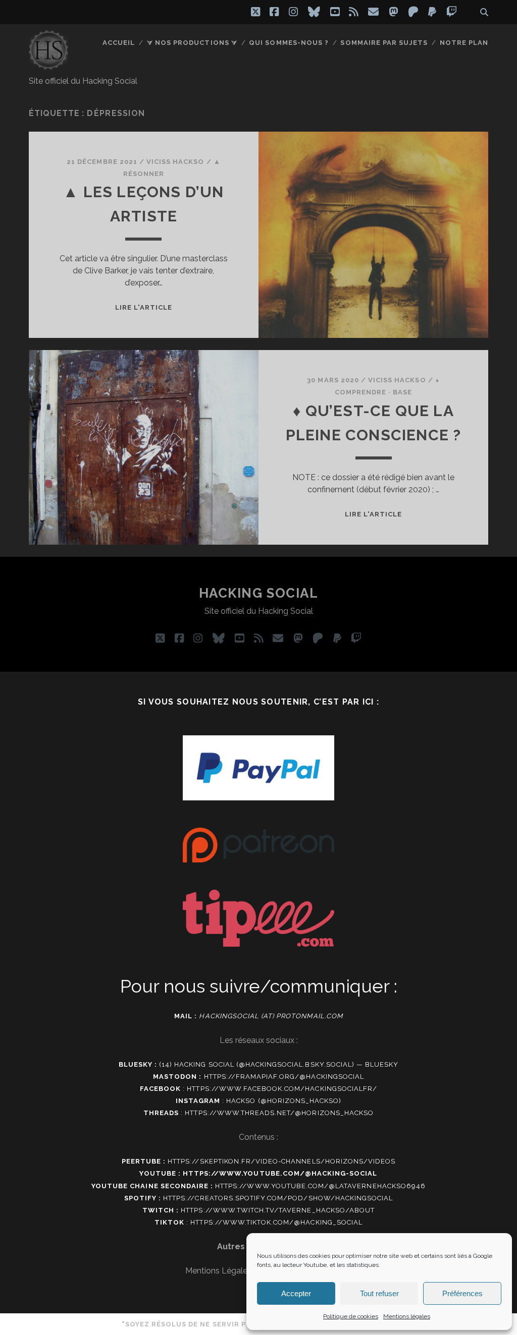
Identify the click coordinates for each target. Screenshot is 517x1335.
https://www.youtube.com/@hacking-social (280, 1173)
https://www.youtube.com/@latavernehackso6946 (320, 1186)
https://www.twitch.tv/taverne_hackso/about (278, 1210)
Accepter (296, 1293)
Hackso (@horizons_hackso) (283, 1101)
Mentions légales (406, 1316)
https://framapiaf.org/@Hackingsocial (284, 1076)
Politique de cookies (350, 1316)
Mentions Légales (218, 1270)
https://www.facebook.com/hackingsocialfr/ (282, 1088)
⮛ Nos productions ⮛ (192, 42)
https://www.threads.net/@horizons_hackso (279, 1113)
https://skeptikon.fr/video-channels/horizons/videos (281, 1161)
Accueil (118, 42)
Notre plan (464, 42)
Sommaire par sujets (384, 42)
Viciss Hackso (175, 161)
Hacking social (259, 593)
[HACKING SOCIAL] (48, 65)
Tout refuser (379, 1293)
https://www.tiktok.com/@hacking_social (276, 1222)
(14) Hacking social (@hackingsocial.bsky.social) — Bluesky (278, 1064)
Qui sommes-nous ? (289, 42)
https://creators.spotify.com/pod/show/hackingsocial (278, 1198)
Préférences (462, 1293)
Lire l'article (144, 307)
